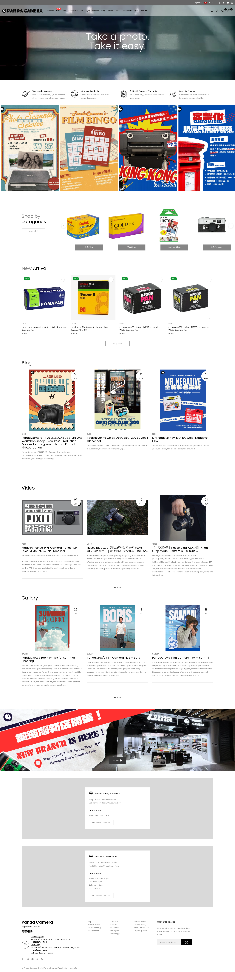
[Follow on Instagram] (223, 2)
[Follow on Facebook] (219, 2)
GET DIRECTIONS (99, 822)
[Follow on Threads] (232, 2)
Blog (103, 11)
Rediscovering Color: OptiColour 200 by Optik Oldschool (117, 439)
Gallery (110, 11)
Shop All (116, 343)
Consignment (93, 930)
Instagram (115, 930)
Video (118, 11)
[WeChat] (41, 959)
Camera (50, 11)
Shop (89, 921)
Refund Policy (140, 921)
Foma (24, 323)
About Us (144, 11)
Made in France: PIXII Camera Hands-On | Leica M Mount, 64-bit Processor (50, 549)
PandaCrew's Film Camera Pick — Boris (113, 658)
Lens (64, 11)
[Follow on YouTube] (228, 2)
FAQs (136, 11)
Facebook (114, 927)
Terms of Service (141, 927)
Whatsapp (115, 933)
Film (58, 10)
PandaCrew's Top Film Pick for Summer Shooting (48, 659)
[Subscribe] (186, 942)
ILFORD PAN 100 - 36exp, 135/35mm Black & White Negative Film (188, 328)
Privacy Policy (140, 924)
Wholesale (127, 11)
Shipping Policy (140, 930)
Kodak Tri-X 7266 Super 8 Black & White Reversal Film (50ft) (89, 328)
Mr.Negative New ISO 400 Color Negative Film (180, 439)
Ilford (122, 323)
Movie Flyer (85, 11)
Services (95, 11)
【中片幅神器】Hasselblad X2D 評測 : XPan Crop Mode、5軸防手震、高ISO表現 (180, 549)
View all (32, 231)
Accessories (73, 11)
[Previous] (63, 225)
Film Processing (94, 927)
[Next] (230, 225)
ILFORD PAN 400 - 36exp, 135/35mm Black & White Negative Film (140, 328)
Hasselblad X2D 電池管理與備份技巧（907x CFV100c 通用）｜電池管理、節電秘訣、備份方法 (117, 549)
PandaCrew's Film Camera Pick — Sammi (180, 658)
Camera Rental (93, 924)
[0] (222, 10)
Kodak (73, 323)
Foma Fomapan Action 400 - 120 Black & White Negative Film (44, 328)
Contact (114, 924)
